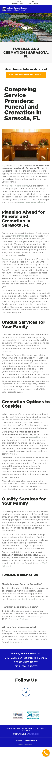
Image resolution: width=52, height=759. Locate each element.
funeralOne (34, 734)
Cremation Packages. (19, 619)
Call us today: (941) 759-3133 (26, 74)
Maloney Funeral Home (16, 186)
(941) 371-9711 (18, 3)
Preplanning (8, 259)
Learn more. (16, 642)
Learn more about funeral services (26, 599)
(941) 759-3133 (34, 3)
